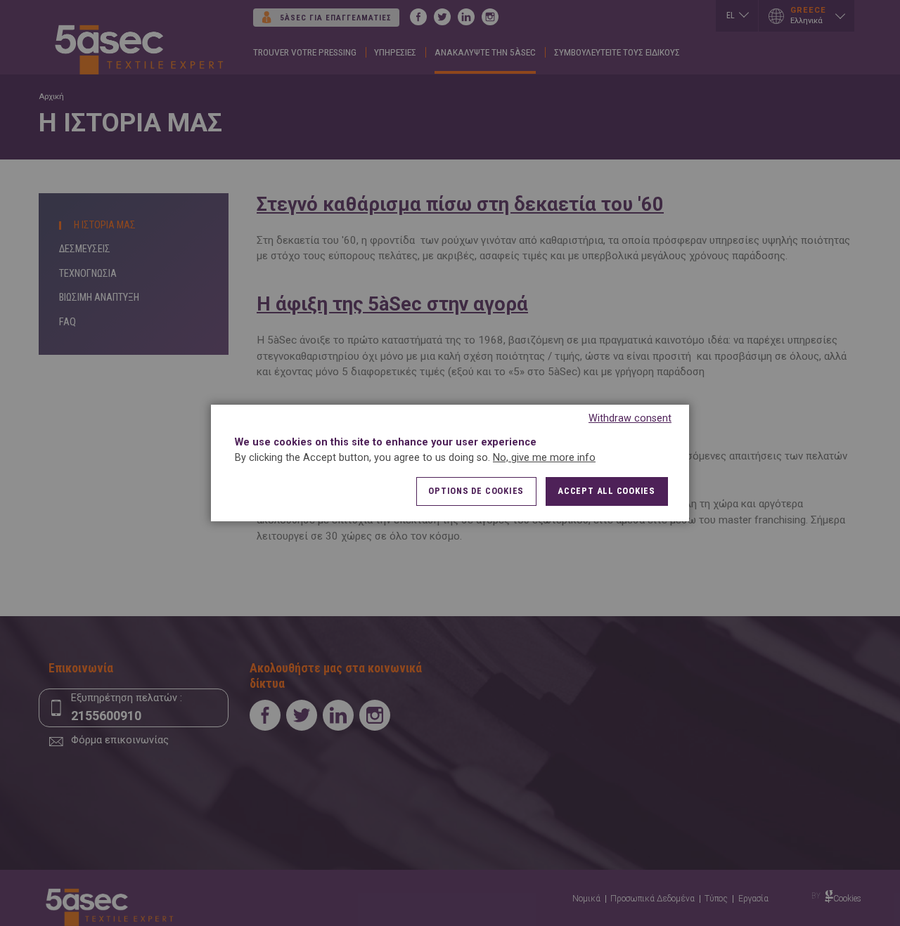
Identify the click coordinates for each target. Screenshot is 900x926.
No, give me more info (544, 458)
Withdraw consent (630, 418)
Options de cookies (476, 490)
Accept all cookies (606, 490)
